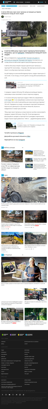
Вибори (3, 356)
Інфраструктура (28, 360)
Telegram (21, 133)
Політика (3, 367)
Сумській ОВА (21, 58)
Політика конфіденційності (8, 384)
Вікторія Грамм (7, 16)
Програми (27, 384)
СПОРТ (26, 343)
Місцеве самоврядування (31, 363)
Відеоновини (4, 373)
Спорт (2, 371)
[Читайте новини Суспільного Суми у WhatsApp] (20, 394)
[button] (2, 51)
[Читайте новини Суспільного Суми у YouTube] (9, 394)
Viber (28, 136)
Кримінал (3, 352)
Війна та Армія (28, 371)
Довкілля (3, 358)
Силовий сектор (5, 365)
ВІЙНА (2, 343)
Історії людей (28, 365)
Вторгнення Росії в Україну (31, 341)
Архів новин (27, 380)
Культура (26, 352)
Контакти (3, 380)
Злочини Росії (5, 369)
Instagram (21, 140)
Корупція (26, 350)
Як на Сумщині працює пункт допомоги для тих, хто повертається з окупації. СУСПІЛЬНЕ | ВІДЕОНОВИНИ (30, 86)
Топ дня (26, 373)
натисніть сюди (19, 402)
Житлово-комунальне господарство (11, 360)
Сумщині (20, 53)
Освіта (26, 354)
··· (33, 2)
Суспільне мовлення (6, 382)
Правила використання (30, 382)
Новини (3, 341)
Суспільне (24, 401)
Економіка (4, 354)
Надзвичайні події (29, 356)
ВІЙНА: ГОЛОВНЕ (19, 2)
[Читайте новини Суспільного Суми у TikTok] (23, 394)
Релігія (26, 367)
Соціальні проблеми (29, 369)
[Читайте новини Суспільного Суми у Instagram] (6, 394)
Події (2, 350)
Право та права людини (6, 8)
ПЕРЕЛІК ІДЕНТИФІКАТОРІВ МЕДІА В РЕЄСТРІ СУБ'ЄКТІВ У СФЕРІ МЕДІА (11, 387)
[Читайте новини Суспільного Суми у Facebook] (2, 394)
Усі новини (27, 2)
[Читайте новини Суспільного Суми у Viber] (13, 394)
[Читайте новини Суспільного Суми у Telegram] (16, 394)
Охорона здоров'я (29, 358)
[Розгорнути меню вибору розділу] (14, 2)
